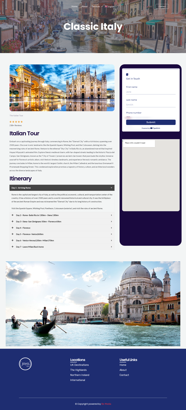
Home (74, 6)
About (85, 6)
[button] (101, 6)
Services (96, 6)
